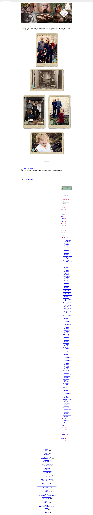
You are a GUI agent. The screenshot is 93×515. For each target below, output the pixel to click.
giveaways (47, 472)
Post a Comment (24, 174)
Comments (64, 203)
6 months (46, 451)
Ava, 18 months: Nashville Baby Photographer (66, 348)
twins (46, 509)
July (64, 423)
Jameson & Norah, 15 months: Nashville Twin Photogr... (67, 376)
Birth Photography (46, 458)
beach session (47, 457)
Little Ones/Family (46, 480)
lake (46, 476)
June (64, 425)
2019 (63, 219)
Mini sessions (46, 487)
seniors (46, 499)
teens (46, 505)
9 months (46, 453)
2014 (63, 228)
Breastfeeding (47, 461)
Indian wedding (46, 475)
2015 (63, 227)
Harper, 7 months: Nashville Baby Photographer (66, 340)
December (65, 235)
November (65, 237)
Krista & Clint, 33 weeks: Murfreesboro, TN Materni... (67, 299)
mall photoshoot (47, 483)
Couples (46, 466)
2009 (63, 438)
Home (47, 176)
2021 (63, 216)
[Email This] (44, 161)
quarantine (46, 498)
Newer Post (23, 176)
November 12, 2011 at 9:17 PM (31, 172)
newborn (46, 490)
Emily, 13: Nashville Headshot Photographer (66, 372)
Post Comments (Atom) (30, 179)
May (64, 427)
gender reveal (47, 471)
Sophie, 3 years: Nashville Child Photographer (66, 249)
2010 (63, 436)
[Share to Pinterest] (48, 161)
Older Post (70, 176)
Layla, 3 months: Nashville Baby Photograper (66, 286)
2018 (63, 221)
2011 (63, 234)
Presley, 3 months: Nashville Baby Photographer (66, 367)
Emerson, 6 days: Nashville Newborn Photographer (67, 353)
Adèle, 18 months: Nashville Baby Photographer (66, 336)
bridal (47, 462)
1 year (46, 449)
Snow (46, 501)
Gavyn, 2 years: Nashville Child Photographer (66, 282)
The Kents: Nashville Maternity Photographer (66, 405)
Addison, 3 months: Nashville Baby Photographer (66, 389)
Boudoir (47, 460)
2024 (63, 211)
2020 (63, 218)
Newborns (46, 491)
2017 (63, 223)
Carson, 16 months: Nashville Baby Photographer (66, 253)
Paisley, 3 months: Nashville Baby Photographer (66, 244)
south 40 (46, 502)
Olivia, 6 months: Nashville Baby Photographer (66, 270)
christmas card (46, 464)
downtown (47, 468)
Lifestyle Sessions (46, 479)
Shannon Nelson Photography (29, 168)
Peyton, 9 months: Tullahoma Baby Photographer (66, 380)
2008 (63, 440)
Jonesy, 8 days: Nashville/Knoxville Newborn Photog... (67, 240)
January (64, 434)
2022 (63, 214)
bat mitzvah (46, 456)
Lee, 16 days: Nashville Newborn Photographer (67, 400)
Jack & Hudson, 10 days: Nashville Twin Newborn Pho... (67, 257)
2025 (63, 209)
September (65, 420)
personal (46, 493)
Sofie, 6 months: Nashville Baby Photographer (66, 344)
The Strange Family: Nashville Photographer (66, 396)
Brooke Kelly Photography (65, 195)
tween (46, 508)
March (64, 430)
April (64, 429)
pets (46, 494)
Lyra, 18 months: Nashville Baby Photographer (66, 363)
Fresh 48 (46, 469)
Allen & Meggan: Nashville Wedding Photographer (66, 384)
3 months (46, 450)
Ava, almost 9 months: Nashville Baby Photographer (67, 331)
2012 (63, 232)
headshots (47, 473)
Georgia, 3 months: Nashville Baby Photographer (66, 277)
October (64, 418)
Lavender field (46, 477)
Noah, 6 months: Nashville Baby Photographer (66, 266)
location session (46, 482)
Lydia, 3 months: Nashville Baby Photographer (66, 412)
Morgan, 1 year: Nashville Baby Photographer (66, 327)
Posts (63, 201)
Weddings (46, 512)
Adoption (46, 454)
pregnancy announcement (46, 495)
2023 (63, 212)
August (64, 422)
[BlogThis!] (45, 161)
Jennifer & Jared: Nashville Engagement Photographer (67, 261)
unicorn (47, 510)
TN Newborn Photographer (46, 506)
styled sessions (46, 504)
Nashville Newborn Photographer (46, 488)
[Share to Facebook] (47, 161)
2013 (63, 230)
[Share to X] (46, 161)
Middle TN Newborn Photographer (46, 486)
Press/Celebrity (46, 497)
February (65, 432)
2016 (63, 225)
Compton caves (47, 465)
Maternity (46, 484)
